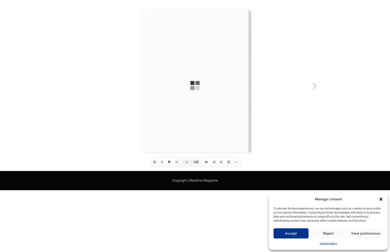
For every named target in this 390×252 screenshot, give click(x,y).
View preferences (365, 233)
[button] (381, 199)
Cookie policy (328, 243)
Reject (328, 233)
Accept (291, 233)
